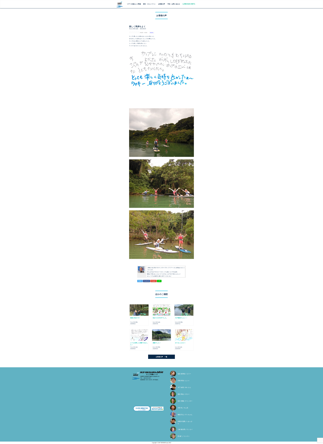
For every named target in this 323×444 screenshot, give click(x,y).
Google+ (153, 281)
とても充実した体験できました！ (139, 343)
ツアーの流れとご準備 (134, 4)
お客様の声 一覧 (161, 357)
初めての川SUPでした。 (160, 318)
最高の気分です (135, 318)
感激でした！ (157, 343)
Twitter (140, 281)
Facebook (146, 281)
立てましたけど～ (180, 343)
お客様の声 (161, 4)
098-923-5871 (189, 4)
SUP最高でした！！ (181, 318)
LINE (159, 281)
